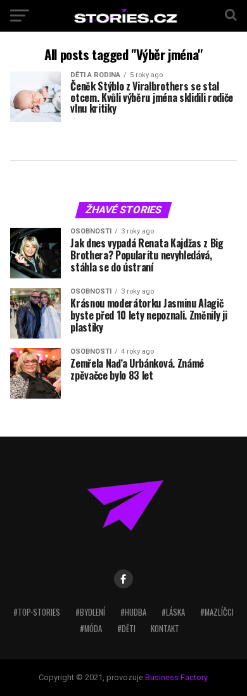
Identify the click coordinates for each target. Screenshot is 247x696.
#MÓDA (91, 629)
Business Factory (176, 677)
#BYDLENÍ (90, 612)
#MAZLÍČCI (217, 612)
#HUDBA (133, 612)
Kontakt (165, 629)
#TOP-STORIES (36, 612)
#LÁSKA (173, 612)
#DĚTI (126, 629)
